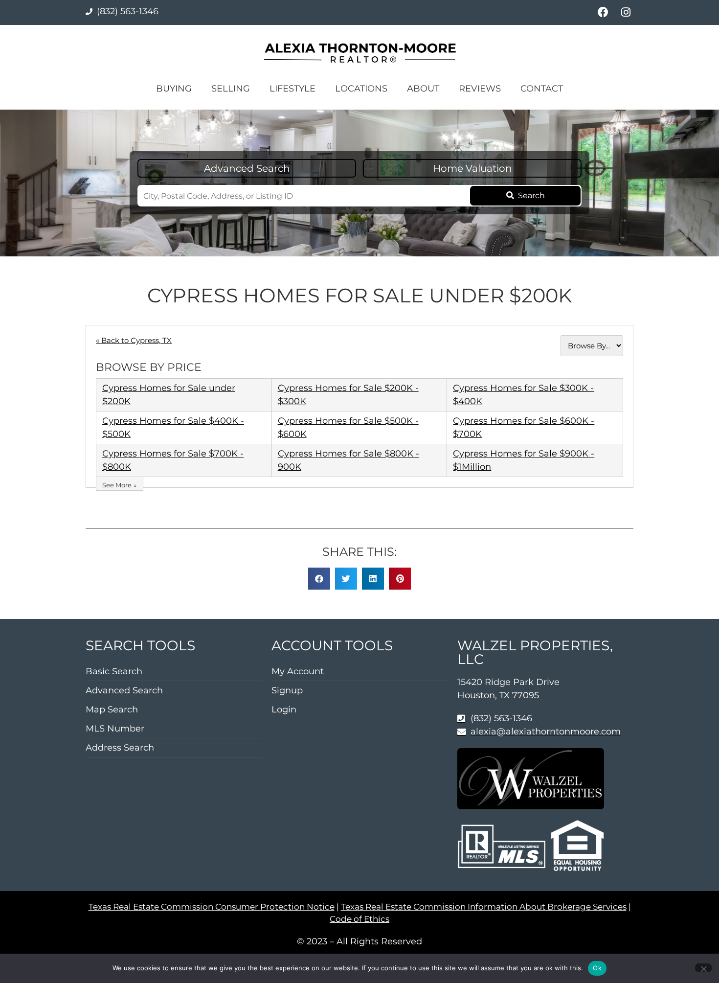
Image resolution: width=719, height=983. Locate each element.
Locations (361, 88)
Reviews (480, 88)
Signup (287, 690)
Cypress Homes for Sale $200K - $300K (348, 395)
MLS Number (115, 728)
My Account (297, 671)
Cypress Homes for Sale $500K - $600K (348, 427)
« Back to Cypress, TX (134, 340)
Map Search (112, 709)
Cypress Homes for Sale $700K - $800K (173, 460)
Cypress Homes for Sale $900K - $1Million (523, 460)
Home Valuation (472, 168)
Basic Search (114, 671)
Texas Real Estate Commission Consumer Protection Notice (212, 907)
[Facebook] (602, 12)
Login (283, 709)
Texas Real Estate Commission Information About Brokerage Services (484, 907)
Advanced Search (247, 168)
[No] (703, 967)
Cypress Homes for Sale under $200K (168, 395)
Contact (541, 88)
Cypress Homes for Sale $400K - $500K (173, 427)
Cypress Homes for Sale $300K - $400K (523, 395)
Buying (174, 88)
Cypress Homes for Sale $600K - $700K (523, 427)
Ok (597, 968)
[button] (319, 579)
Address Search (120, 747)
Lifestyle (292, 88)
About (423, 88)
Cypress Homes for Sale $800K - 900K (348, 460)
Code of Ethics (359, 919)
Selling (230, 88)
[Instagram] (625, 12)
